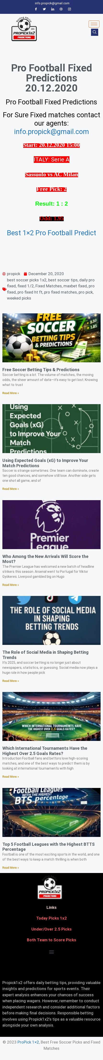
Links (51, 907)
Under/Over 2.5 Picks (51, 929)
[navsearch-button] (94, 32)
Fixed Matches (48, 286)
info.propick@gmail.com (51, 132)
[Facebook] (36, 9)
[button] (52, 952)
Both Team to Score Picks (51, 939)
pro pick (86, 292)
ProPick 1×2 (28, 1042)
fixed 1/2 (25, 286)
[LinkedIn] (52, 9)
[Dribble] (61, 9)
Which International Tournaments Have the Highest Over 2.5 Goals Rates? (44, 751)
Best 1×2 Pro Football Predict (51, 233)
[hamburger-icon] (94, 24)
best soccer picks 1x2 (26, 280)
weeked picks (19, 298)
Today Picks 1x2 (51, 918)
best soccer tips (63, 280)
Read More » (10, 393)
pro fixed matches (60, 292)
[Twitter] (44, 9)
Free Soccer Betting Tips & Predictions (41, 369)
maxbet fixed (75, 286)
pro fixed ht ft (29, 292)
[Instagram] (69, 9)
